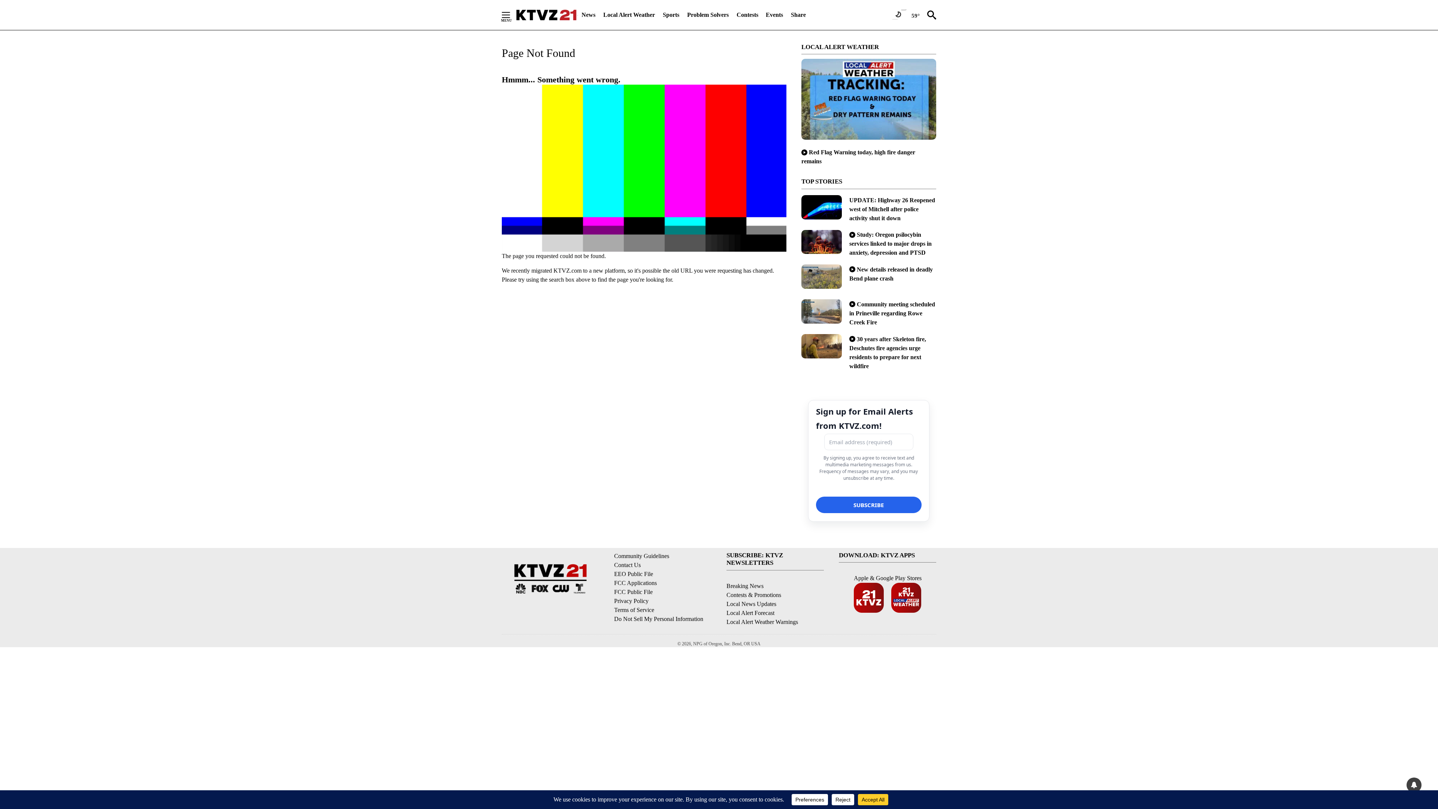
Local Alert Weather (629, 15)
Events (774, 15)
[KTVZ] (546, 15)
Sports (671, 15)
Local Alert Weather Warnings (762, 622)
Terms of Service (634, 610)
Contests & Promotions (753, 595)
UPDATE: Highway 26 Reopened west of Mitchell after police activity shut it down (892, 209)
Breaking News (745, 586)
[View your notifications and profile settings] (1414, 785)
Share (798, 15)
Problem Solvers (708, 15)
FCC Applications (635, 583)
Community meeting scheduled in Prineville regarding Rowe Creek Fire (892, 313)
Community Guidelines (641, 556)
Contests (747, 15)
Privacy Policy (631, 601)
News (588, 15)
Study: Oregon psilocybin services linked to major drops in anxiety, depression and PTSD (890, 243)
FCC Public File (633, 592)
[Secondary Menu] (511, 15)
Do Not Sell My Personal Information (658, 619)
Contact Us (627, 565)
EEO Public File (633, 574)
